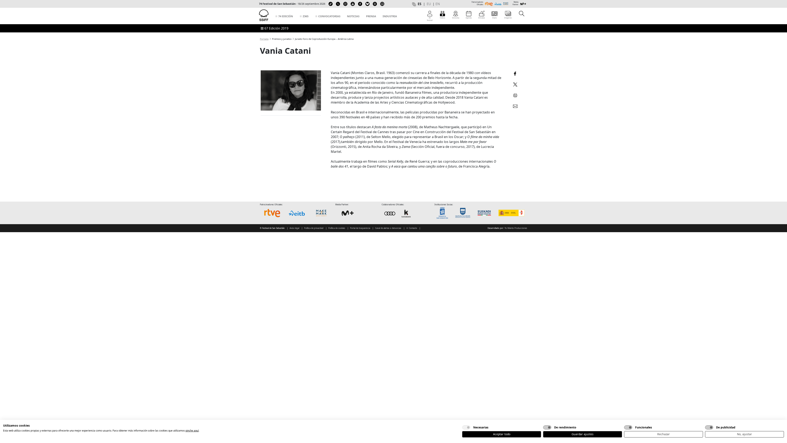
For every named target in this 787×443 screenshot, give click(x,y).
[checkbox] (466, 427)
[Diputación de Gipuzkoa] (464, 213)
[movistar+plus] (347, 213)
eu (429, 4)
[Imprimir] (515, 94)
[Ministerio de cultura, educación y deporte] (511, 213)
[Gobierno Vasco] (485, 213)
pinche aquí (192, 430)
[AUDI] (398, 213)
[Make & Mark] (321, 213)
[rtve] (272, 213)
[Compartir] (515, 73)
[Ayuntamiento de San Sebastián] (443, 213)
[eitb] (296, 213)
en (438, 4)
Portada (264, 38)
